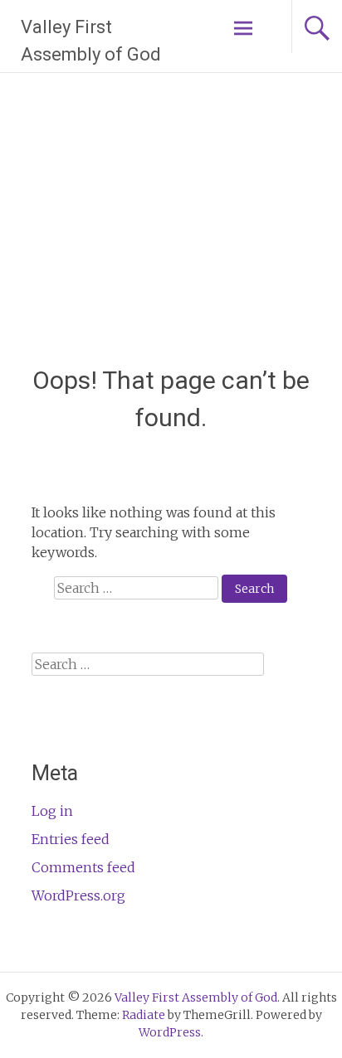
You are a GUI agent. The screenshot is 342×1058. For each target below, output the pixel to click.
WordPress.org (78, 895)
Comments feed (83, 867)
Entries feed (71, 839)
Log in (52, 811)
